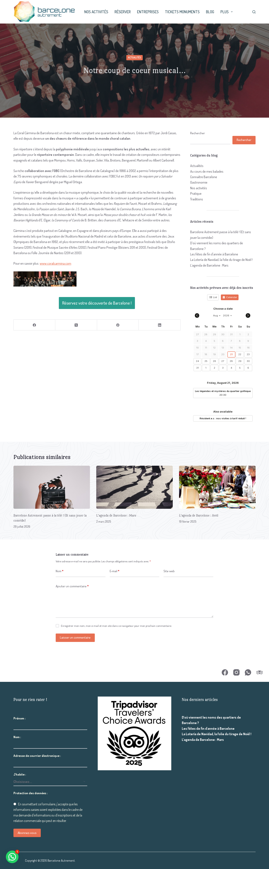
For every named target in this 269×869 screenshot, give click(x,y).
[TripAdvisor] (259, 672)
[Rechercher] (254, 11)
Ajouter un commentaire (72, 586)
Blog (210, 11)
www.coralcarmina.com (55, 263)
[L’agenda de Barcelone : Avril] (217, 487)
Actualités (134, 57)
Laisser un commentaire (75, 637)
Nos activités (96, 11)
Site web (169, 571)
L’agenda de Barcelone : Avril (198, 515)
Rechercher (197, 133)
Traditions (196, 199)
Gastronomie (198, 182)
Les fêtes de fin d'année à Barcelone (214, 254)
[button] (12, 857)
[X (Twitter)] (76, 325)
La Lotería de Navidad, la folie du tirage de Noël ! (221, 260)
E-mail (114, 571)
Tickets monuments (182, 11)
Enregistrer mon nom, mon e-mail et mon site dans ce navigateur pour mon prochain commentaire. (116, 625)
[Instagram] (236, 672)
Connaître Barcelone (203, 177)
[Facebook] (34, 325)
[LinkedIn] (159, 325)
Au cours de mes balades (206, 171)
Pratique (196, 193)
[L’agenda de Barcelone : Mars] (134, 487)
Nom (59, 571)
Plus (224, 11)
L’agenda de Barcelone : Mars (209, 265)
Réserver (123, 11)
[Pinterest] (118, 325)
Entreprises (148, 11)
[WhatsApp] (248, 672)
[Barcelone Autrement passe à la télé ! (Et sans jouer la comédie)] (51, 487)
